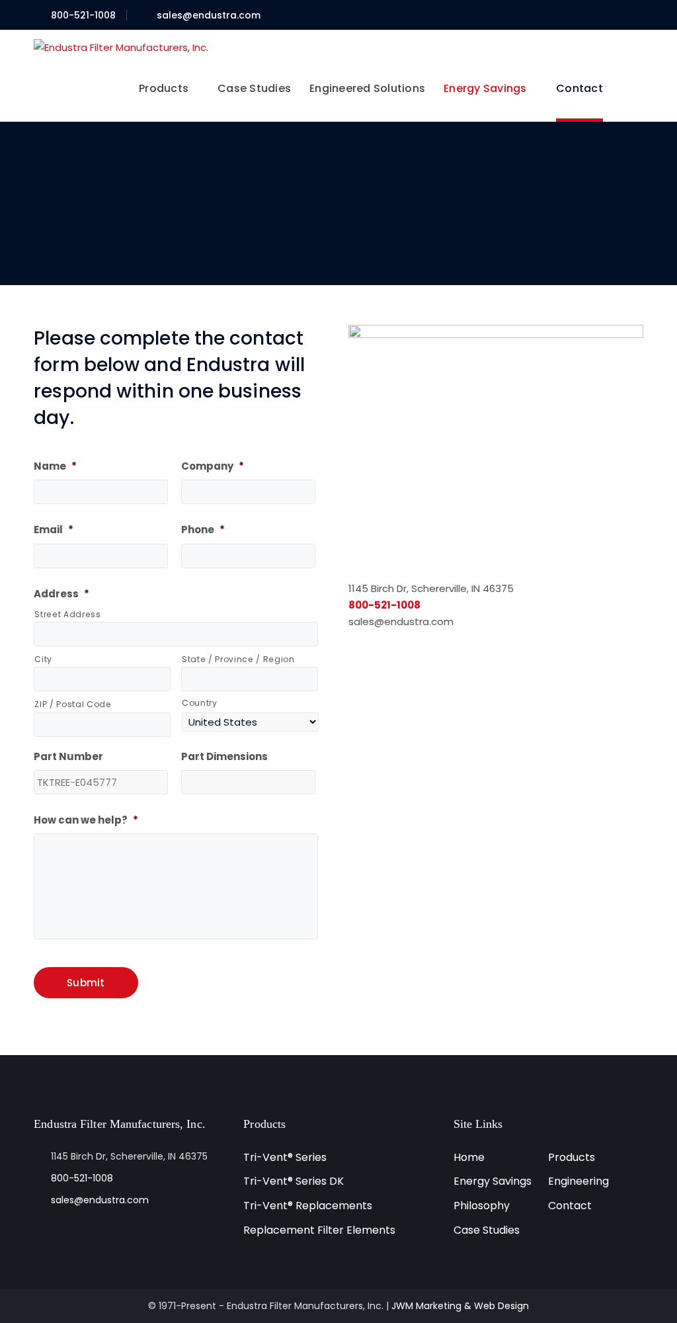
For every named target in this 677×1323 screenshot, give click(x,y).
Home (469, 1157)
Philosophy (482, 1205)
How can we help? (86, 820)
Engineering (578, 1181)
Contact (570, 1205)
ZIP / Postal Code (72, 704)
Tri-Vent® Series (285, 1157)
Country (200, 702)
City (43, 659)
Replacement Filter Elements (319, 1230)
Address (61, 594)
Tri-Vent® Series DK (293, 1181)
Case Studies (487, 1230)
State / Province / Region (238, 659)
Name (55, 466)
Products (571, 1157)
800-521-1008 (83, 15)
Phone (203, 529)
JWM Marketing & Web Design (460, 1305)
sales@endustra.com (208, 15)
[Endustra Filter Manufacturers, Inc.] (121, 46)
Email (53, 529)
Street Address (67, 614)
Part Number (68, 756)
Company (212, 466)
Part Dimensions (224, 756)
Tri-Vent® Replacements (307, 1205)
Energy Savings (493, 1181)
